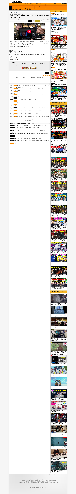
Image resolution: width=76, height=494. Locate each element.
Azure (23, 8)
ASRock (26, 7)
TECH (19, 3)
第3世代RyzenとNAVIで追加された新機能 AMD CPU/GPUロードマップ (28, 138)
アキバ (41, 3)
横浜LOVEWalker (30, 482)
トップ (10, 3)
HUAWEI (30, 7)
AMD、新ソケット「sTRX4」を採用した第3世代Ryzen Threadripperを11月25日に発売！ (30, 125)
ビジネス (16, 3)
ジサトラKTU (13, 12)
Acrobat (17, 8)
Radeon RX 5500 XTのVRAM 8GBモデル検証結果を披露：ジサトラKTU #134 (29, 54)
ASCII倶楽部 (64, 3)
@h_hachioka (19, 57)
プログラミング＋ (41, 480)
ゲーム (51, 3)
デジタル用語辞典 (36, 481)
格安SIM (25, 480)
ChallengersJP (54, 480)
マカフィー (13, 9)
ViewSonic (32, 7)
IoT (13, 3)
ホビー (34, 3)
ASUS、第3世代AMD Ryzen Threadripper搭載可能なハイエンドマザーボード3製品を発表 (31, 133)
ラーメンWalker (20, 482)
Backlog (36, 8)
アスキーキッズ (22, 480)
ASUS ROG (20, 7)
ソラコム (26, 8)
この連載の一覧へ (29, 120)
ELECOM (13, 7)
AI (22, 474)
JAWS (13, 8)
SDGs (47, 480)
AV (40, 474)
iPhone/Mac (27, 3)
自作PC (36, 3)
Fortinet (39, 8)
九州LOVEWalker (45, 482)
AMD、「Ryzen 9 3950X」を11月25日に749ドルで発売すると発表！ (27, 127)
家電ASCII (28, 480)
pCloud (30, 9)
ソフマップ (23, 9)
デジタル (22, 3)
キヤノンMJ (16, 9)
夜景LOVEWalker (40, 482)
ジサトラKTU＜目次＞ (18, 143)
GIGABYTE (23, 7)
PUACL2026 (50, 480)
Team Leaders (36, 480)
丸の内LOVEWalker (50, 482)
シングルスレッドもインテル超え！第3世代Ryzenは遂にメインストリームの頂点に (30, 135)
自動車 (31, 3)
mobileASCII (41, 481)
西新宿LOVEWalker (35, 482)
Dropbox (30, 8)
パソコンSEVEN (26, 6)
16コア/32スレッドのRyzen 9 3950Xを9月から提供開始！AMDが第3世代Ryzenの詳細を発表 (31, 140)
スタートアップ (47, 3)
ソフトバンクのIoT (49, 8)
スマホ (44, 3)
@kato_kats (19, 59)
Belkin (36, 7)
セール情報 (54, 3)
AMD (16, 7)
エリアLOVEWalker (24, 482)
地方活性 (45, 480)
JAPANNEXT (20, 9)
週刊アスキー (32, 481)
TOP (21, 474)
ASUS (43, 479)
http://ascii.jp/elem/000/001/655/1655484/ (20, 65)
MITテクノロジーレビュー (46, 481)
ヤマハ (42, 8)
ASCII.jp (17, 2)
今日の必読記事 (28, 481)
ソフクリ (52, 8)
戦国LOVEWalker (55, 482)
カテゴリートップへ (46, 75)
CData (33, 8)
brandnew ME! (26, 9)
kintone (20, 8)
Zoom (46, 8)
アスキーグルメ (32, 480)
